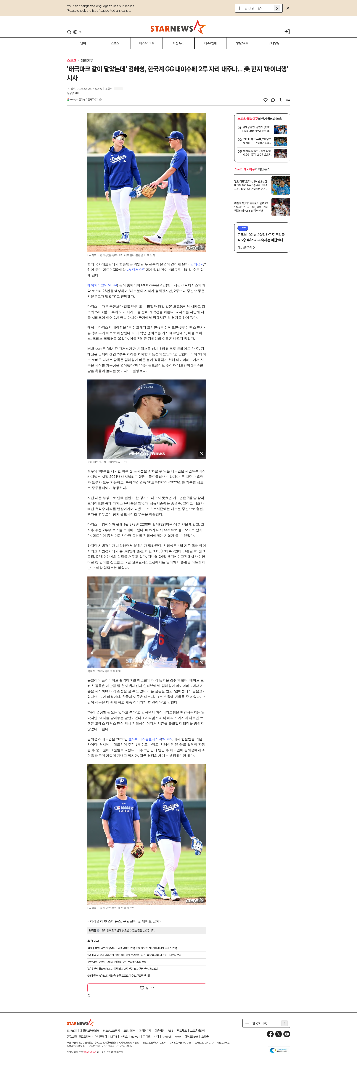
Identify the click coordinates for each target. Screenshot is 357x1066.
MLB (111, 285)
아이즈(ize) (191, 1036)
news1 (135, 1036)
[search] (69, 32)
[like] (265, 100)
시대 (156, 1036)
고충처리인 (129, 1030)
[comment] (273, 100)
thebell (166, 1036)
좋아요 (150, 988)
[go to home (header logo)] (178, 26)
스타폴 (205, 1036)
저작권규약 (145, 1030)
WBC (166, 739)
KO (80, 31)
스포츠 (71, 60)
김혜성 (195, 264)
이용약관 (159, 1030)
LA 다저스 (134, 270)
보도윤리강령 (197, 1030)
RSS (170, 1030)
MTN (113, 1036)
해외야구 (87, 60)
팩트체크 (182, 1030)
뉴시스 (124, 1036)
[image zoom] (201, 247)
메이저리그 (95, 285)
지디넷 (146, 1036)
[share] (280, 100)
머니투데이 (101, 1036)
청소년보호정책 (111, 1030)
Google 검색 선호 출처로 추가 (84, 99)
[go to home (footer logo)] (81, 1022)
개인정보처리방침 (89, 1030)
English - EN (253, 8)
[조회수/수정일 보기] (84, 89)
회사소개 (72, 1030)
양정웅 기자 (73, 93)
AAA (178, 1036)
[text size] (288, 100)
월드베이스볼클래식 (143, 739)
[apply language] (277, 8)
